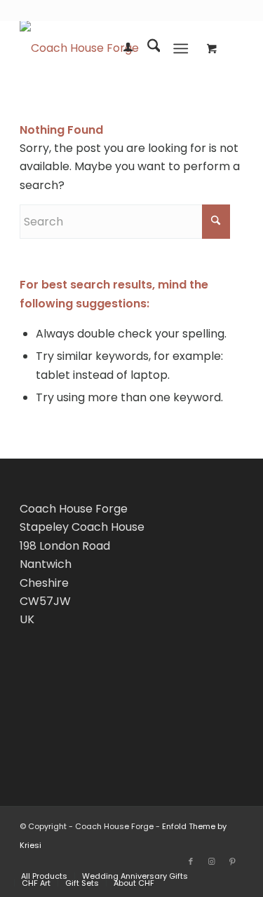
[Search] (147, 48)
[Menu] (180, 48)
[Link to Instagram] (211, 861)
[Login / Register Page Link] (121, 48)
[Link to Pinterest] (232, 861)
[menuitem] (121, 48)
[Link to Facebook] (190, 861)
